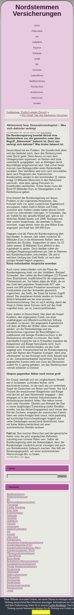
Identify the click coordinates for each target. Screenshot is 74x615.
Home (37, 25)
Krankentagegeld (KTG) (19, 545)
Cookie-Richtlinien (57, 605)
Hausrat (37, 47)
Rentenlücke (14, 582)
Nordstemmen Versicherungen (37, 10)
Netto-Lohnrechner (17, 574)
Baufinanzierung (37, 81)
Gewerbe (37, 70)
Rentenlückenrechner (18, 585)
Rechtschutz (37, 86)
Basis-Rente (13, 558)
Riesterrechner (15, 588)
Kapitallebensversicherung (21, 564)
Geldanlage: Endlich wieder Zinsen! (27, 112)
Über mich (12, 537)
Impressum (37, 98)
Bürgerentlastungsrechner (21, 502)
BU (37, 64)
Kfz (37, 36)
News (27, 457)
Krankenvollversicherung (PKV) (24, 547)
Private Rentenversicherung (22, 566)
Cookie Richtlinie (16, 507)
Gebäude (37, 53)
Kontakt (37, 103)
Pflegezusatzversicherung (21, 553)
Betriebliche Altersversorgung (22, 561)
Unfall (37, 59)
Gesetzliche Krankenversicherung (25, 542)
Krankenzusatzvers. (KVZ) (21, 550)
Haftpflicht (37, 42)
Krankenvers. (37, 92)
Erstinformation (15, 513)
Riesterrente (13, 569)
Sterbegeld (13, 572)
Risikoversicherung (17, 496)
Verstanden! (41, 612)
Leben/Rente (37, 75)
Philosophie (37, 31)
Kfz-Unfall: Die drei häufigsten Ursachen (44, 115)
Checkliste (12, 505)
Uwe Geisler (46, 133)
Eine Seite (12, 510)
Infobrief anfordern (17, 529)
